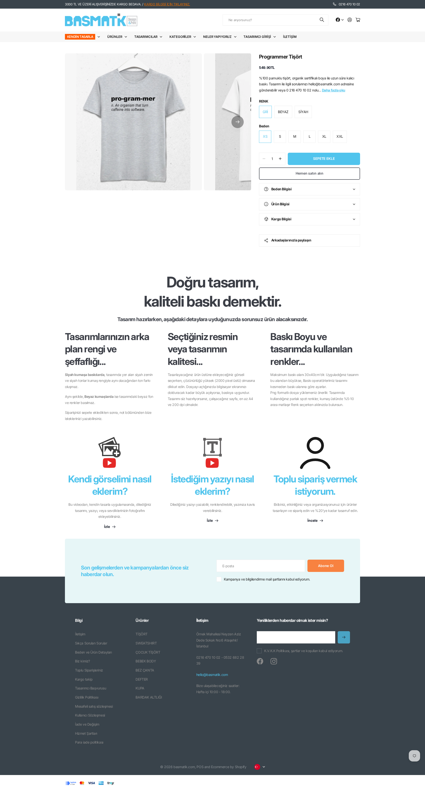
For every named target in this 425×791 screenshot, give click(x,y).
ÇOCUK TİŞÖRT (148, 652)
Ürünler (114, 37)
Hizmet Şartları (86, 733)
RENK (263, 101)
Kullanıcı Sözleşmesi (90, 715)
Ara (322, 20)
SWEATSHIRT (146, 643)
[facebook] (260, 661)
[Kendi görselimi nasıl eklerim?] (110, 455)
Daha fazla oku (333, 90)
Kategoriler (180, 37)
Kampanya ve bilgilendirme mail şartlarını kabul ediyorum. (267, 579)
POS (200, 767)
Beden (264, 126)
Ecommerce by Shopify (228, 767)
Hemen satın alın (309, 173)
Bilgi (78, 620)
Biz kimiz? (82, 661)
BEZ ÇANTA (145, 670)
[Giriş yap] (350, 20)
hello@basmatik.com (212, 674)
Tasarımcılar (145, 37)
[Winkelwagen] (358, 20)
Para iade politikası (89, 742)
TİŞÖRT (141, 634)
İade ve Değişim (87, 724)
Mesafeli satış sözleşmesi (94, 706)
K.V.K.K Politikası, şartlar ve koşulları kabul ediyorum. (303, 651)
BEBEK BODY (146, 661)
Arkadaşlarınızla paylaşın (291, 240)
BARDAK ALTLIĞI (149, 697)
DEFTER (142, 679)
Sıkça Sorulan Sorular (91, 643)
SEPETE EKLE (323, 158)
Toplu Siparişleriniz (89, 670)
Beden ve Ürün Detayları (93, 652)
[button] (237, 121)
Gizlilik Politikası (86, 697)
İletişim (290, 37)
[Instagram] (274, 661)
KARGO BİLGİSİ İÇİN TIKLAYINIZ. (167, 4)
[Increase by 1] (280, 159)
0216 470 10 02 (349, 4)
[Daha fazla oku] (340, 20)
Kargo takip (83, 679)
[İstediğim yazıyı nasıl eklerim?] (212, 455)
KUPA (140, 688)
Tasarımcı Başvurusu (90, 688)
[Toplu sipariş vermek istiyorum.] (315, 453)
